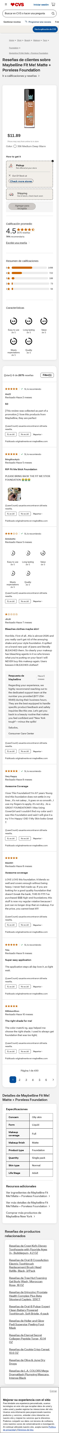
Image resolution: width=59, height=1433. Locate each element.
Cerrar (53, 1391)
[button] (6, 1079)
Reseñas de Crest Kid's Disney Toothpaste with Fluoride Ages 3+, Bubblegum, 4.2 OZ (28, 1249)
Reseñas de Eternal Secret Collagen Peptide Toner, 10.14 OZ (27, 1338)
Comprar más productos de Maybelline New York (23, 1214)
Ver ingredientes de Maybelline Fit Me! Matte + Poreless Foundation (27, 1194)
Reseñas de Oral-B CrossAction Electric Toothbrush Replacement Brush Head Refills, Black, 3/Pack (29, 1265)
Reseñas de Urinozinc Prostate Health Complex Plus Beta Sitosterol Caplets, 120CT (28, 1295)
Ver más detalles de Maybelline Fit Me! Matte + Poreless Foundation (27, 1204)
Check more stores (21, 181)
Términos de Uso (25, 1430)
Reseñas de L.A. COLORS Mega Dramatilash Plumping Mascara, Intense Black (29, 1374)
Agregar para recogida (22, 207)
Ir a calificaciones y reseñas (19, 75)
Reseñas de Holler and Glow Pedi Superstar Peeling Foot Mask (26, 1324)
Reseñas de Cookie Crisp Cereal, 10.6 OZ (29, 1351)
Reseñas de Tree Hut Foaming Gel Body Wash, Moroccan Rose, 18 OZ (28, 1281)
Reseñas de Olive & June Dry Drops (27, 1361)
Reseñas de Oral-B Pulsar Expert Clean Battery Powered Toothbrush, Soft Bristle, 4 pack (29, 1310)
